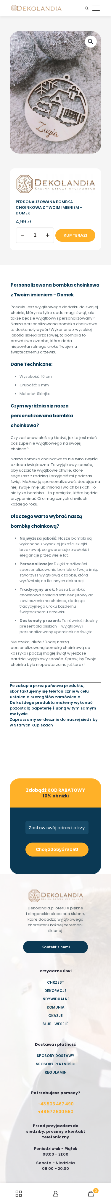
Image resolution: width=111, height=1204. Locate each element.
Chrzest (55, 982)
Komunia (56, 1007)
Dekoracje (55, 990)
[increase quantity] (47, 235)
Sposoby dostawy (55, 1055)
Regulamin (56, 1072)
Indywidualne (55, 998)
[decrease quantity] (22, 235)
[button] (91, 42)
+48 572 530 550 (55, 1112)
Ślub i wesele (55, 1023)
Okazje (55, 1015)
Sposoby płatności (55, 1063)
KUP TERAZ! (75, 235)
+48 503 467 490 (56, 1104)
